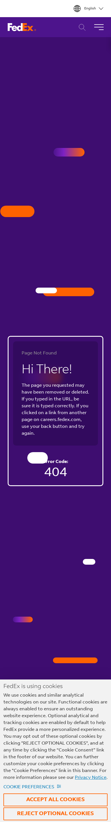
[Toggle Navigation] (98, 27)
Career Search (80, 27)
